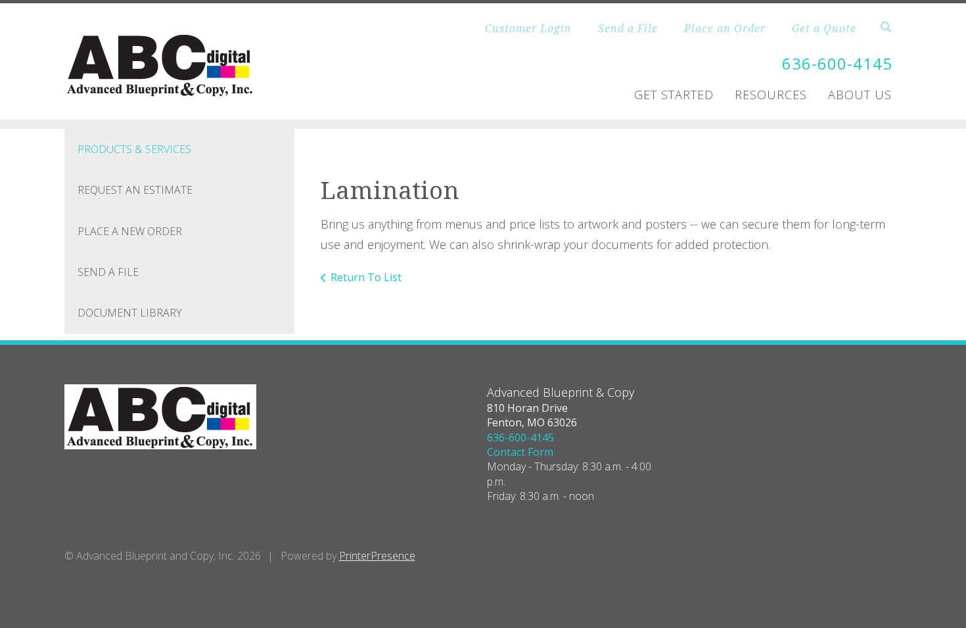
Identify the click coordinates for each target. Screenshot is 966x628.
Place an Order (725, 28)
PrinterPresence (377, 556)
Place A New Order (130, 231)
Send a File (628, 28)
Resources (771, 94)
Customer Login (528, 28)
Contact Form (520, 452)
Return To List (366, 277)
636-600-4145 (837, 63)
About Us (860, 94)
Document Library (130, 312)
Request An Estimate (135, 190)
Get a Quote (824, 28)
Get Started (674, 94)
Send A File (108, 272)
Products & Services (134, 149)
